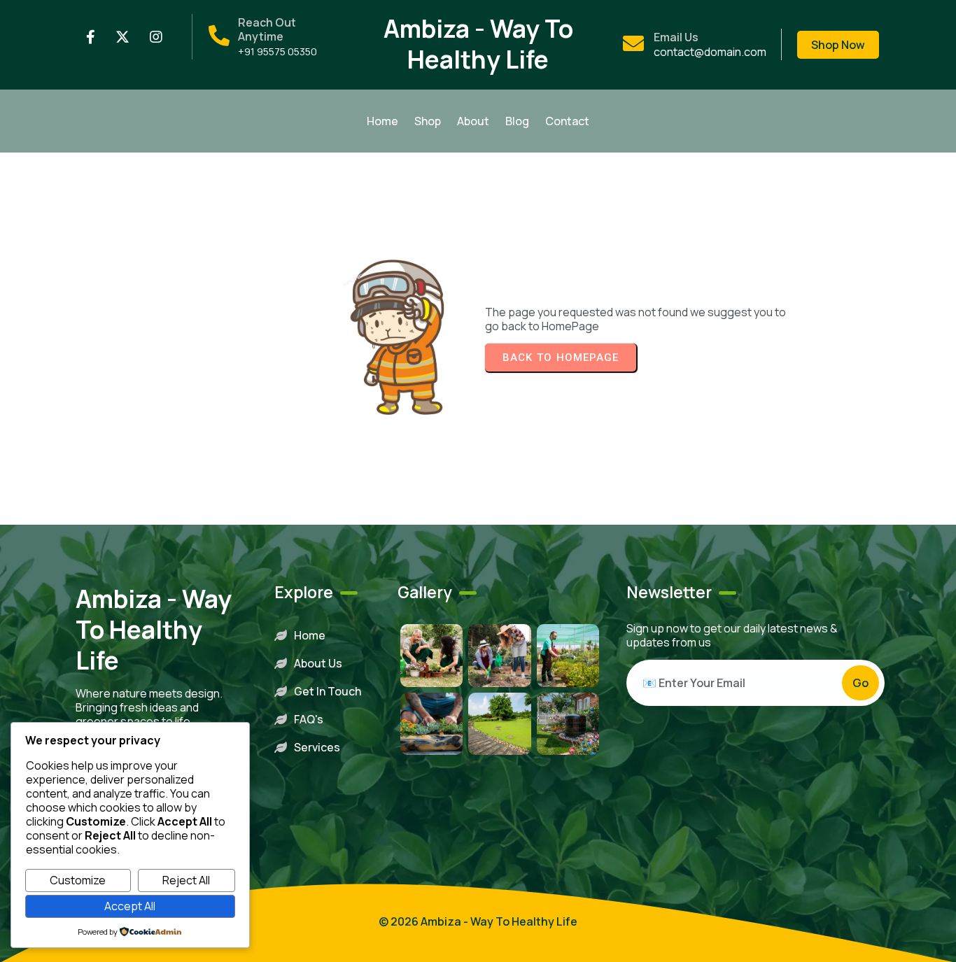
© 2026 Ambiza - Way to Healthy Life (478, 921)
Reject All (186, 880)
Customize (78, 880)
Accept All (129, 906)
